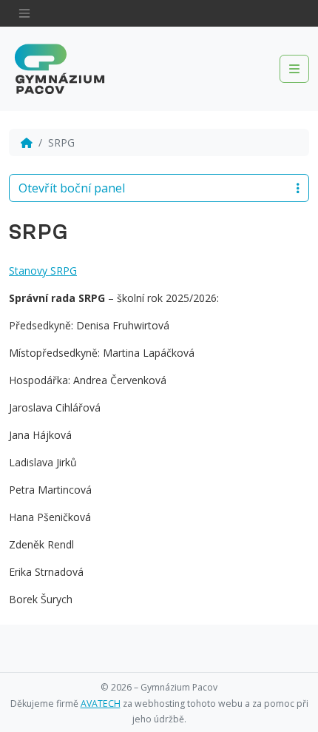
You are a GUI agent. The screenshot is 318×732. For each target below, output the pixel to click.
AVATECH (101, 703)
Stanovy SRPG (43, 270)
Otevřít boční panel (71, 188)
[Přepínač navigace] (24, 13)
